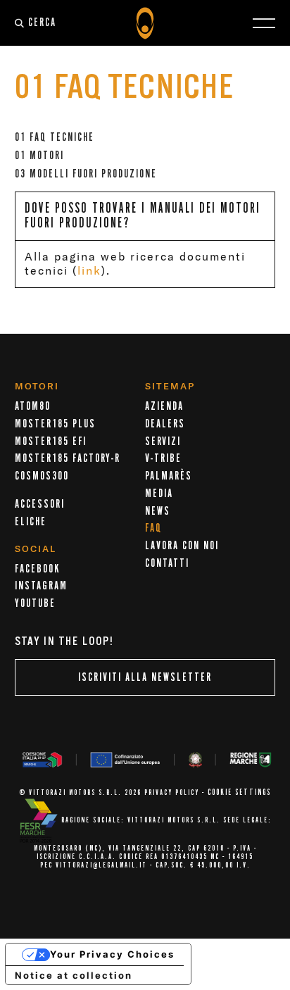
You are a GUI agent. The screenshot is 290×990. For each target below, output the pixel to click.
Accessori (40, 504)
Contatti (167, 563)
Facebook (37, 569)
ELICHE (30, 521)
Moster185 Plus (55, 424)
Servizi (163, 441)
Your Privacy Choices (112, 954)
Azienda (164, 406)
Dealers (165, 424)
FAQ (153, 528)
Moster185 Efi (51, 441)
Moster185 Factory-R (67, 458)
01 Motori (39, 155)
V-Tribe (163, 458)
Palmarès (168, 476)
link (89, 270)
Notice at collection (73, 975)
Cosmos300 (42, 476)
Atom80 (33, 406)
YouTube (35, 603)
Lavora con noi (182, 545)
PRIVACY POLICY (171, 793)
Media (159, 493)
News (157, 511)
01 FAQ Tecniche (54, 137)
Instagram (41, 585)
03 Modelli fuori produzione (86, 174)
